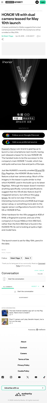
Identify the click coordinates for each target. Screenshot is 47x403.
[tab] (8, 286)
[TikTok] (44, 377)
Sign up (41, 270)
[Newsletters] (36, 377)
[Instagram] (11, 377)
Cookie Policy (23, 371)
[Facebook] (3, 377)
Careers (23, 353)
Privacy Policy (23, 365)
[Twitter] (28, 377)
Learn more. (39, 11)
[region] (23, 300)
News (4, 250)
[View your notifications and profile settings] (43, 286)
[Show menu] (2, 2)
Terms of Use (23, 359)
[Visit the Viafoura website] (40, 329)
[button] (23, 2)
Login (43, 2)
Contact (23, 347)
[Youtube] (19, 377)
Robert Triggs (8, 36)
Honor (13, 149)
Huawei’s (6, 149)
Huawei (8, 252)
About (23, 342)
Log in (36, 270)
